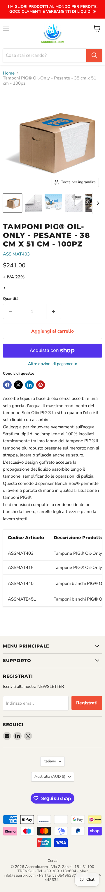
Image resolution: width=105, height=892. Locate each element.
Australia (49, 776)
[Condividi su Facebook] (7, 384)
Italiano (49, 761)
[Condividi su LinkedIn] (29, 384)
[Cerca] (94, 55)
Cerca (52, 860)
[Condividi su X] (18, 384)
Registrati (86, 703)
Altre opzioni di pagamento (52, 364)
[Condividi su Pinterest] (40, 384)
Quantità (10, 299)
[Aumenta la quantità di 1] (53, 311)
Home (9, 73)
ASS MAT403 (16, 254)
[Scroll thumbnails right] (97, 203)
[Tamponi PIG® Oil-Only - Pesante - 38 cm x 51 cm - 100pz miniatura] (12, 203)
